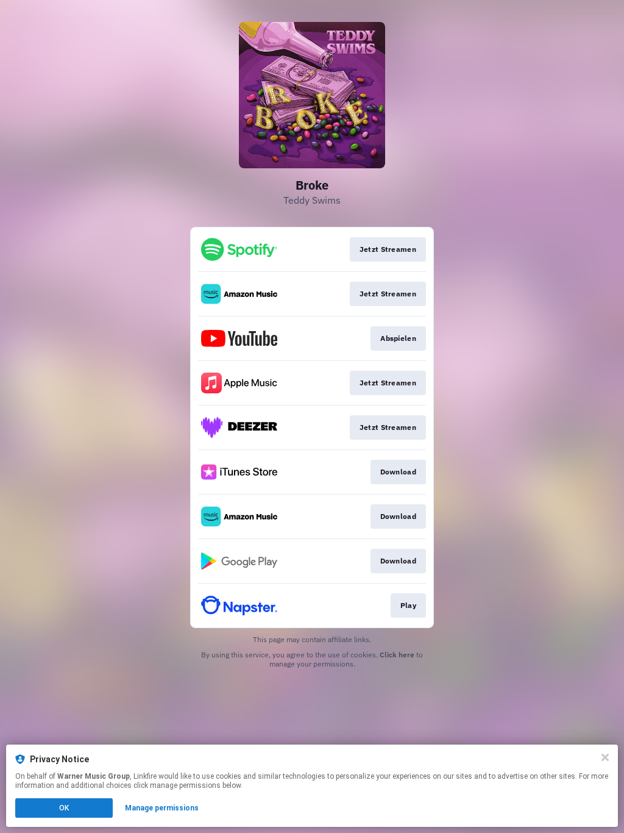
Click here (397, 654)
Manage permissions (162, 808)
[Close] (605, 757)
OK (64, 808)
